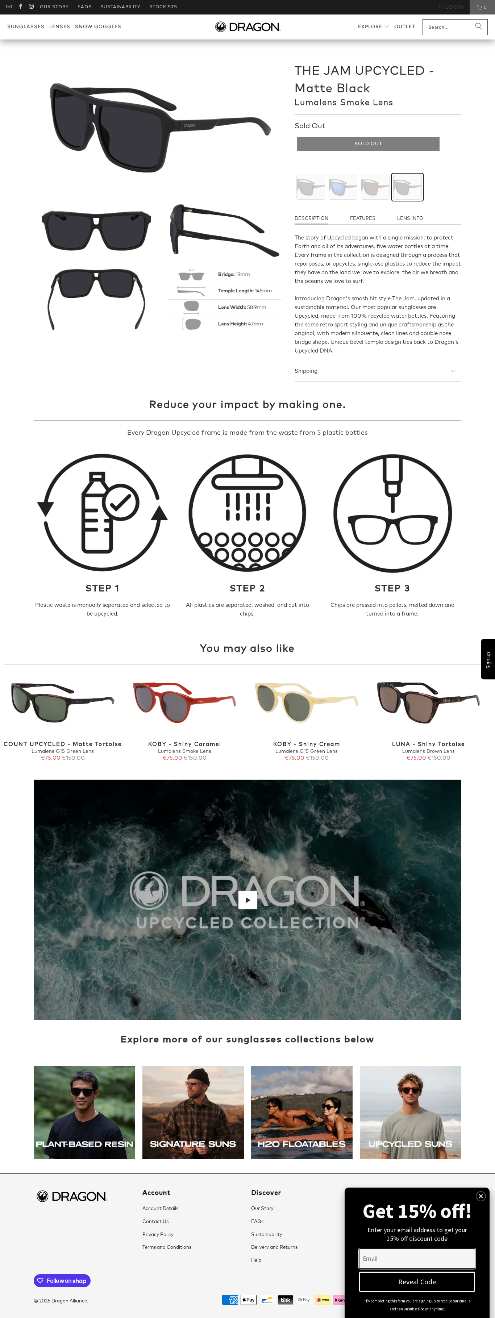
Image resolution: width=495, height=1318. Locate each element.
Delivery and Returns (274, 1247)
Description (311, 218)
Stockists (163, 7)
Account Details (160, 1208)
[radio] (311, 187)
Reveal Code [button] (417, 1281)
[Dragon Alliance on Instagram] (31, 7)
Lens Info (410, 218)
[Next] (479, 718)
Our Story (54, 7)
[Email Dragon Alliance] (8, 7)
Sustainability (120, 7)
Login (454, 7)
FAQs (85, 7)
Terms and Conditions (166, 1247)
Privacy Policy (158, 1235)
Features (362, 218)
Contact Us (155, 1221)
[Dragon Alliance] (247, 27)
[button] (374, 27)
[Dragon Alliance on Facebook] (20, 7)
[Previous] (15, 718)
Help (256, 1260)
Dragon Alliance (69, 1301)
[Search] (479, 27)
